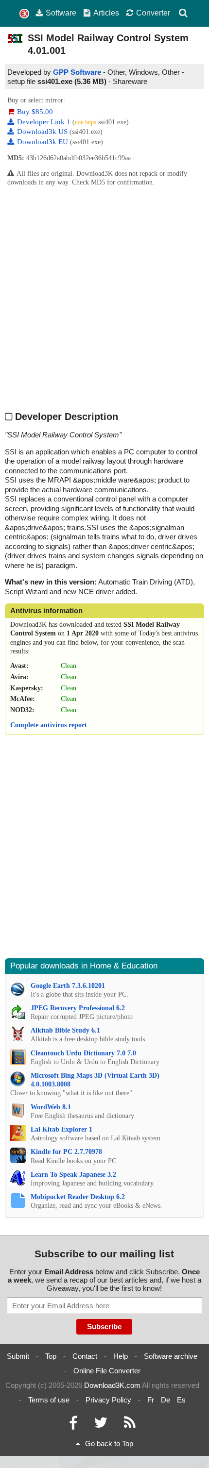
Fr (150, 1400)
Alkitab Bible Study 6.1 (65, 1030)
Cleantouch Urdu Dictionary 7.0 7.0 (83, 1053)
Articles (106, 12)
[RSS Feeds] (129, 1425)
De (165, 1400)
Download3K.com (112, 1385)
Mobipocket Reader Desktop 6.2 (78, 1197)
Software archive (170, 1356)
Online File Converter (106, 1371)
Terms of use (49, 1400)
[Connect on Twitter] (100, 1425)
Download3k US (43, 131)
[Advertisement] (104, 298)
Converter (153, 12)
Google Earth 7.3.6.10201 (68, 985)
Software (61, 12)
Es (181, 1400)
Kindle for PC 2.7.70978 (66, 1151)
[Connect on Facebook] (73, 1425)
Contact (84, 1356)
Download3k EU (43, 142)
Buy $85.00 (35, 112)
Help (120, 1356)
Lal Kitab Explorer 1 (61, 1129)
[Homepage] (24, 14)
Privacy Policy (108, 1400)
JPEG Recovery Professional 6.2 (78, 1008)
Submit (18, 1356)
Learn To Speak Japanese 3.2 (73, 1174)
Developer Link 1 (44, 122)
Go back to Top (109, 1443)
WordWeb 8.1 (51, 1107)
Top (50, 1356)
